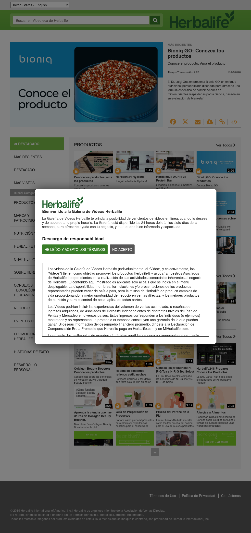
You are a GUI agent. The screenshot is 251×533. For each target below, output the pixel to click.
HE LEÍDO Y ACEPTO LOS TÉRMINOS (75, 249)
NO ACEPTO (122, 249)
